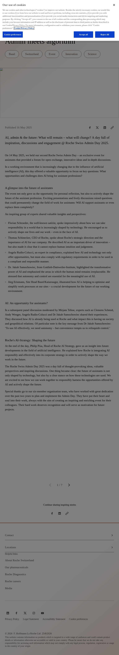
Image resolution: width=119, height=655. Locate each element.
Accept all (83, 34)
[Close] (114, 5)
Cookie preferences (12, 34)
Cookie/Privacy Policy (24, 28)
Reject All (105, 34)
